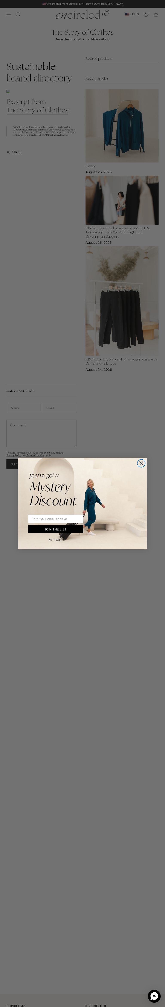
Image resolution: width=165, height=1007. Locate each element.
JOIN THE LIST (55, 529)
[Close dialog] (141, 463)
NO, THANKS (55, 540)
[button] (154, 996)
